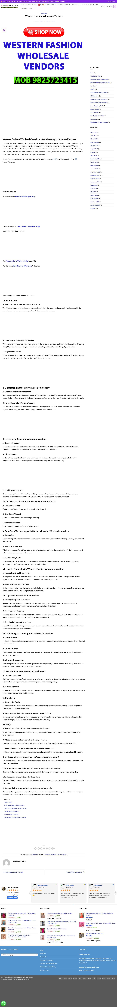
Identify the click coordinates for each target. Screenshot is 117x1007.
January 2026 (94, 145)
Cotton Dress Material (92, 4)
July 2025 (93, 152)
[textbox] (19, 955)
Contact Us (43, 957)
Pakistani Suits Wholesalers (98, 102)
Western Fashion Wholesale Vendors (53, 854)
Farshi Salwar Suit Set (62, 4)
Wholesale (44, 13)
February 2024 (94, 165)
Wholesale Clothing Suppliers (99, 122)
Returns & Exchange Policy (48, 966)
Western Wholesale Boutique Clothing (15, 808)
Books (92, 73)
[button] (111, 1)
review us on (11, 897)
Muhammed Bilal (50, 21)
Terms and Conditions (46, 960)
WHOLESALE (8, 802)
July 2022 (93, 208)
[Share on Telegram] (53, 848)
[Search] (21, 4)
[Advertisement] (44, 100)
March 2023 (94, 195)
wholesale (64, 854)
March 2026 (94, 139)
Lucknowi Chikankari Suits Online (14, 805)
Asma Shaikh (41, 885)
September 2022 (95, 205)
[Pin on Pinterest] (44, 848)
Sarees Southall (94, 109)
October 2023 (94, 178)
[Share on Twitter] (40, 848)
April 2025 (93, 155)
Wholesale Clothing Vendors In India (15, 817)
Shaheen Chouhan (100, 885)
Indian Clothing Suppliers (11, 814)
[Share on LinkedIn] (47, 848)
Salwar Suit (24, 8)
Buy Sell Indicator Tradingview (99, 79)
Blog (31, 8)
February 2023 (94, 198)
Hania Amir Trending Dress (30, 4)
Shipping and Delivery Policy (48, 963)
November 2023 (95, 175)
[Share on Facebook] (34, 848)
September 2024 (95, 159)
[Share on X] (37, 848)
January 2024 (94, 169)
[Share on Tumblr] (50, 848)
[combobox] (19, 955)
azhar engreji (70, 885)
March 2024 (94, 162)
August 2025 (94, 149)
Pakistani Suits (51, 4)
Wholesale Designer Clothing (14, 872)
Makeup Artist (94, 96)
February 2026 (94, 142)
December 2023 (95, 172)
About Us (43, 953)
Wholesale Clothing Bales (11, 811)
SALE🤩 (42, 4)
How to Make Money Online (98, 92)
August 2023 (94, 185)
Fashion (92, 86)
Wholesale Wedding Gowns (74, 872)
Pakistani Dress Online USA (98, 99)
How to (92, 89)
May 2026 (93, 132)
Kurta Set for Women (74, 4)
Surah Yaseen (94, 112)
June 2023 (93, 188)
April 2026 (93, 135)
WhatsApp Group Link (97, 115)
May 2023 (93, 192)
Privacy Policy (44, 970)
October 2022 (94, 202)
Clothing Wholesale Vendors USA (100, 82)
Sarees (82, 4)
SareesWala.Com (12, 888)
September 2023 (95, 182)
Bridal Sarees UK (95, 76)
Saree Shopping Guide (96, 106)
